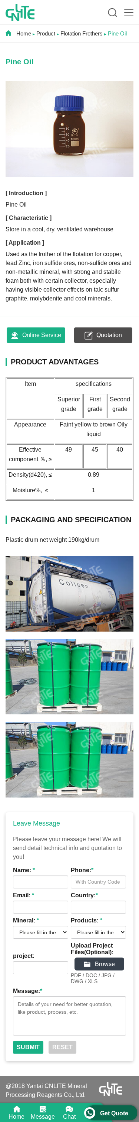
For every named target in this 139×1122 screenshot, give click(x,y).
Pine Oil (117, 33)
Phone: (82, 870)
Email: (23, 895)
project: (23, 956)
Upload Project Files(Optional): (92, 948)
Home (23, 33)
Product (45, 33)
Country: (84, 895)
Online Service (41, 335)
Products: (86, 920)
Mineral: (26, 920)
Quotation (108, 335)
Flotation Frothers (81, 33)
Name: (24, 870)
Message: (27, 991)
